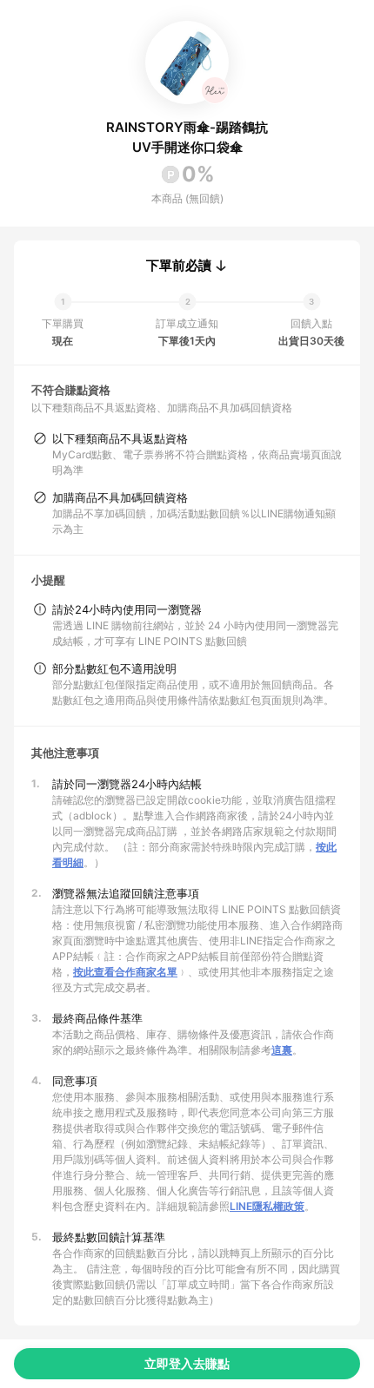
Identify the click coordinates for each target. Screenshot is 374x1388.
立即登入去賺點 (187, 1363)
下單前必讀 (178, 265)
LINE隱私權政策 (267, 1206)
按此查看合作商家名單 (125, 971)
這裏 (281, 1049)
